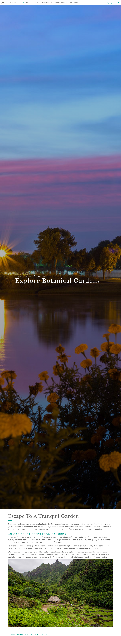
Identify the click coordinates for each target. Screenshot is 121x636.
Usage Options (60, 2)
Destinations (46, 2)
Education (73, 2)
